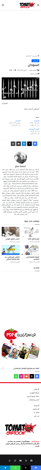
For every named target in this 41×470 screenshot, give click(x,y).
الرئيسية (35, 56)
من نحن (36, 416)
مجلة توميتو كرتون (33, 396)
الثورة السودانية (34, 129)
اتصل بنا (36, 412)
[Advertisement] (20, 32)
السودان (36, 121)
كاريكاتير (28, 56)
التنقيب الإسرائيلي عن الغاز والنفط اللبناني (12, 258)
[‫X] (29, 143)
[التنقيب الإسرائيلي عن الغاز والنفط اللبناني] (11, 250)
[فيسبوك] (35, 143)
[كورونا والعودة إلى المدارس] (30, 250)
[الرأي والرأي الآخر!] (30, 232)
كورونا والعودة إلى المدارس (32, 258)
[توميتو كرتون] (27, 5)
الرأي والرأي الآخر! (33, 238)
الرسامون (36, 409)
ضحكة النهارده (34, 393)
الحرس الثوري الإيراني (12, 238)
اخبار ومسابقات (34, 400)
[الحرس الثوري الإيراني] (11, 232)
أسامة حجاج (33, 70)
